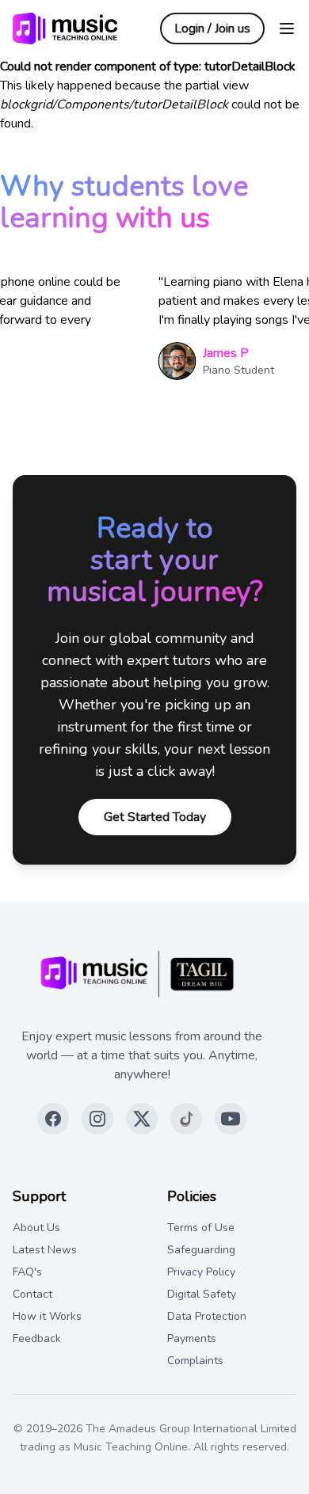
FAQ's (27, 1271)
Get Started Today (155, 817)
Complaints (195, 1360)
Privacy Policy (201, 1271)
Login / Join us (212, 28)
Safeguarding (201, 1249)
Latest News (45, 1249)
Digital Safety (201, 1294)
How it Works (47, 1316)
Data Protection (206, 1316)
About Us (36, 1227)
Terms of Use (201, 1227)
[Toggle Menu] (286, 28)
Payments (191, 1338)
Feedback (37, 1338)
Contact (32, 1294)
